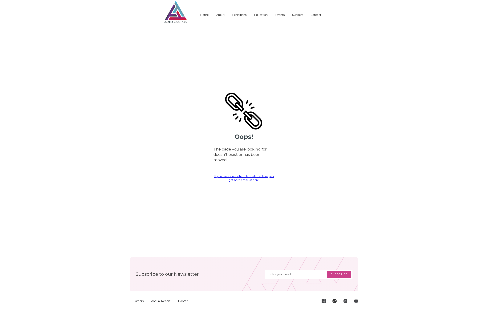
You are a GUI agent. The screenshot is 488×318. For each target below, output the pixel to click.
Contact (316, 15)
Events (280, 15)
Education (261, 15)
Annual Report (160, 301)
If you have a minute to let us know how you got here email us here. (244, 178)
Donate (183, 301)
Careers (138, 301)
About (220, 15)
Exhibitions (239, 15)
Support (297, 15)
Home (204, 15)
